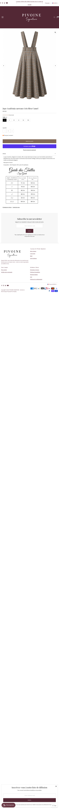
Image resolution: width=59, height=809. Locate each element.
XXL (28, 120)
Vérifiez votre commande (6, 272)
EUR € (55, 3)
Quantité (5, 128)
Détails (4, 153)
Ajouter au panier (29, 141)
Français (47, 3)
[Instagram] (3, 3)
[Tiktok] (4, 3)
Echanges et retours (7, 207)
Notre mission (33, 251)
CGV (31, 277)
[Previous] (17, 3)
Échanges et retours (34, 270)
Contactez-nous (16, 207)
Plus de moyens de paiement (29, 150)
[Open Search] (54, 17)
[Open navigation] (2, 17)
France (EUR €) (52, 284)
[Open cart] (57, 17)
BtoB (31, 256)
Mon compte (4, 270)
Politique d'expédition (35, 272)
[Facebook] (0, 3)
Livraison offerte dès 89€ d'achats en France (29, 1)
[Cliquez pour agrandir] (55, 32)
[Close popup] (56, 786)
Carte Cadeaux (33, 258)
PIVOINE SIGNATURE (14, 290)
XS (4, 120)
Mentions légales (34, 274)
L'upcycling (32, 253)
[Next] (42, 3)
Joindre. (29, 231)
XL (24, 120)
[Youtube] (7, 3)
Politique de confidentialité (36, 279)
